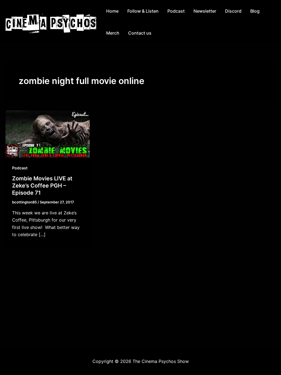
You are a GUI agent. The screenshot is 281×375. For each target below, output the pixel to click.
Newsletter (204, 11)
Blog (255, 11)
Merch (112, 33)
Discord (233, 11)
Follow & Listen (143, 11)
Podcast (176, 11)
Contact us (139, 33)
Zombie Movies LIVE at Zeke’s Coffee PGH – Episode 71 (42, 185)
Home (112, 11)
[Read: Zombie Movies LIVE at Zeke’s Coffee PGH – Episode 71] (47, 133)
